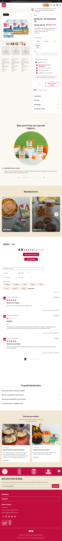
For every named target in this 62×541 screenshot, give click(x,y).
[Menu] (60, 5)
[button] (23, 359)
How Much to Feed (39, 108)
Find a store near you (42, 90)
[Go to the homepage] (4, 5)
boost (23, 288)
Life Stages (37, 104)
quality (16, 284)
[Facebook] (3, 516)
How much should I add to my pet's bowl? (14, 399)
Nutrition (36, 100)
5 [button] (36, 359)
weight (7, 284)
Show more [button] (31, 288)
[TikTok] (15, 516)
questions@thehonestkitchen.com (10, 512)
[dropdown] (9, 273)
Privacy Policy (30, 537)
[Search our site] (51, 5)
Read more (6, 460)
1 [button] (25, 359)
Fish (55, 41)
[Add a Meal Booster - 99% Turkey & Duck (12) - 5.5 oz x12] (36, 83)
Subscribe (56, 486)
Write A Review (31, 259)
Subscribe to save (42, 62)
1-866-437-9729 (14, 510)
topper (15, 288)
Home (35, 15)
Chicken (46, 41)
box (25, 284)
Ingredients (37, 96)
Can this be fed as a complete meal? (12, 403)
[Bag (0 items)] (57, 5)
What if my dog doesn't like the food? (13, 395)
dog (7, 288)
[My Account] (54, 5)
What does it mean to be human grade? (13, 390)
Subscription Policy (40, 537)
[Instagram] (9, 516)
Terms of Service (21, 537)
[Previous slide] (3, 1)
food (41, 284)
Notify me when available (52, 84)
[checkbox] (23, 273)
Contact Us (4, 507)
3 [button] (30, 359)
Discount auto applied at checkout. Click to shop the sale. (31, 1)
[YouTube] (12, 516)
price (32, 284)
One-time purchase (42, 59)
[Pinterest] (6, 516)
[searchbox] (23, 268)
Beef (38, 41)
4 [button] (33, 359)
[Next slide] (59, 1)
